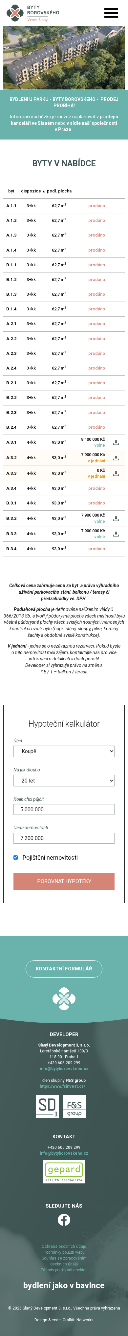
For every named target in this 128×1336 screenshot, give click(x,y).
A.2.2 (11, 338)
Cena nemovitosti (30, 827)
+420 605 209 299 (64, 1063)
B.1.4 (11, 308)
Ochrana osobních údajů (64, 1246)
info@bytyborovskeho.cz (64, 1068)
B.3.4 (11, 548)
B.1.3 (11, 294)
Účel (17, 740)
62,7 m (59, 205)
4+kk (31, 442)
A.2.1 (11, 323)
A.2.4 (11, 368)
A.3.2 (11, 457)
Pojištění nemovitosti (50, 857)
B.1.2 (11, 279)
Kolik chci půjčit (28, 799)
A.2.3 (11, 353)
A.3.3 (11, 473)
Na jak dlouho (26, 769)
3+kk (31, 205)
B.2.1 (11, 382)
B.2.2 (11, 397)
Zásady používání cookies (64, 1270)
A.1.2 (11, 220)
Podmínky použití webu (64, 1252)
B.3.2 (11, 518)
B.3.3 (11, 533)
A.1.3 (11, 235)
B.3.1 (11, 503)
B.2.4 (11, 427)
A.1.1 (11, 205)
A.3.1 (11, 442)
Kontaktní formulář (64, 969)
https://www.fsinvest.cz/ (62, 1086)
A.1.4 (11, 250)
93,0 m (59, 442)
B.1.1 (11, 264)
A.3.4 (11, 488)
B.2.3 (11, 412)
